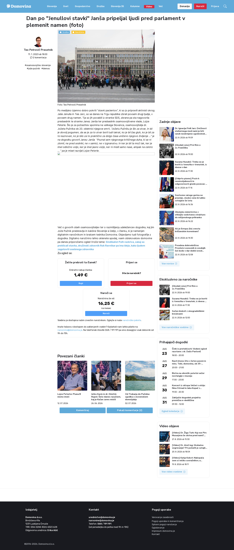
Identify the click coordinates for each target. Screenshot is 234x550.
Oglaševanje (158, 527)
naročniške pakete (131, 320)
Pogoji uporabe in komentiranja (167, 521)
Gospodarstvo (82, 6)
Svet (65, 6)
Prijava (215, 6)
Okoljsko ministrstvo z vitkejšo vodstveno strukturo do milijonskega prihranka (190, 215)
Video (149, 6)
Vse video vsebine (172, 471)
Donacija (185, 6)
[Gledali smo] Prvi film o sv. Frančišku (188, 146)
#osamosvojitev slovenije (38, 65)
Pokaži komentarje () (129, 410)
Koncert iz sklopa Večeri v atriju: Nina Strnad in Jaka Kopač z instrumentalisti (188, 386)
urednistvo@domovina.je (102, 517)
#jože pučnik (33, 68)
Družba (100, 6)
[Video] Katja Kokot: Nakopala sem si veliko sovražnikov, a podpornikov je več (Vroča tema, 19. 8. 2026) (188, 459)
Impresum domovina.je (163, 531)
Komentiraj (82, 410)
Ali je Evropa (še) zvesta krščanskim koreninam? (187, 230)
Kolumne (135, 6)
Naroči (106, 313)
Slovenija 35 (117, 6)
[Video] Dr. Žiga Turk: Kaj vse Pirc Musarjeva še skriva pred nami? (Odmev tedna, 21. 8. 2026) (189, 434)
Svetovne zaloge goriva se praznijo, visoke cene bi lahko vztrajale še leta (190, 198)
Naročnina (79, 32)
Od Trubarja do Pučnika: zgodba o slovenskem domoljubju (137, 397)
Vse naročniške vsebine (175, 327)
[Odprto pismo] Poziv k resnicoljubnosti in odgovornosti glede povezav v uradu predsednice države (191, 181)
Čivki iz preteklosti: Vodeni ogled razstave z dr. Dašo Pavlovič (189, 350)
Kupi (81, 283)
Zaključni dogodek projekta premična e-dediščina (186, 399)
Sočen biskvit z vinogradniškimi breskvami (188, 312)
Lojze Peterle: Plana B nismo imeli (69, 395)
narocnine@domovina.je (70, 330)
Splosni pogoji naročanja (164, 524)
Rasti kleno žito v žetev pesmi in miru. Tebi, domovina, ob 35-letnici (189, 362)
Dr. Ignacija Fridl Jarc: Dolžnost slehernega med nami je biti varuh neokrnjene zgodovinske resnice (191, 131)
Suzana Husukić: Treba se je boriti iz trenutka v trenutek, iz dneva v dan (191, 165)
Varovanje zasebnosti (163, 517)
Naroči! (200, 6)
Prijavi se (131, 283)
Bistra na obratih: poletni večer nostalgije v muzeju (188, 374)
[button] (225, 6)
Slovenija (52, 6)
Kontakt (156, 534)
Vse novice (168, 263)
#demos (45, 68)
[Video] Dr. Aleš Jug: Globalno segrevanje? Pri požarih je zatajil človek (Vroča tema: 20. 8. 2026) (189, 446)
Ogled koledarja (170, 411)
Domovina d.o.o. (33, 517)
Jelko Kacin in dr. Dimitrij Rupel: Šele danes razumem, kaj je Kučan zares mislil (106, 397)
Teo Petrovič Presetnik (38, 50)
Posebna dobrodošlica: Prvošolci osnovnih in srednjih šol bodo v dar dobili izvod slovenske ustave (190, 248)
